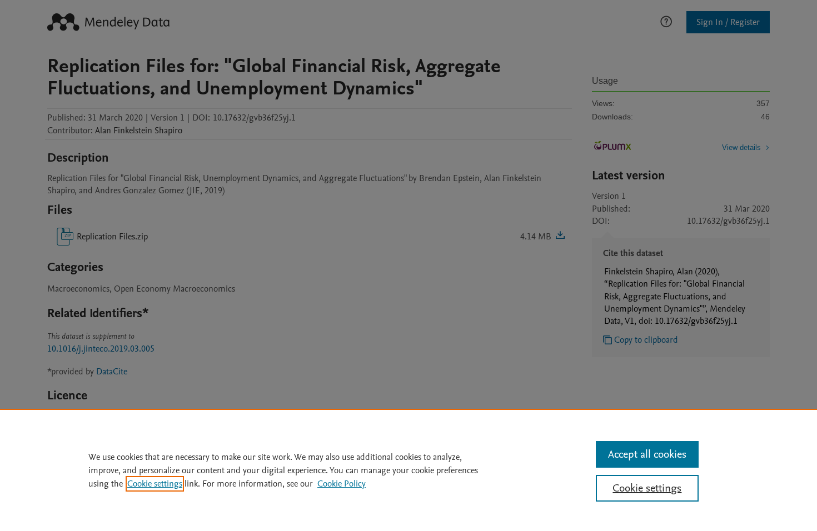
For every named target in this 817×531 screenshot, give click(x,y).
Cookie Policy (341, 484)
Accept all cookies (647, 454)
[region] (408, 470)
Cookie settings (154, 484)
